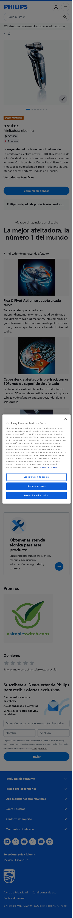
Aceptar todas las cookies (35, 495)
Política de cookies (51, 467)
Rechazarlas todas (35, 486)
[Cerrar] (64, 419)
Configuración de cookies (35, 477)
